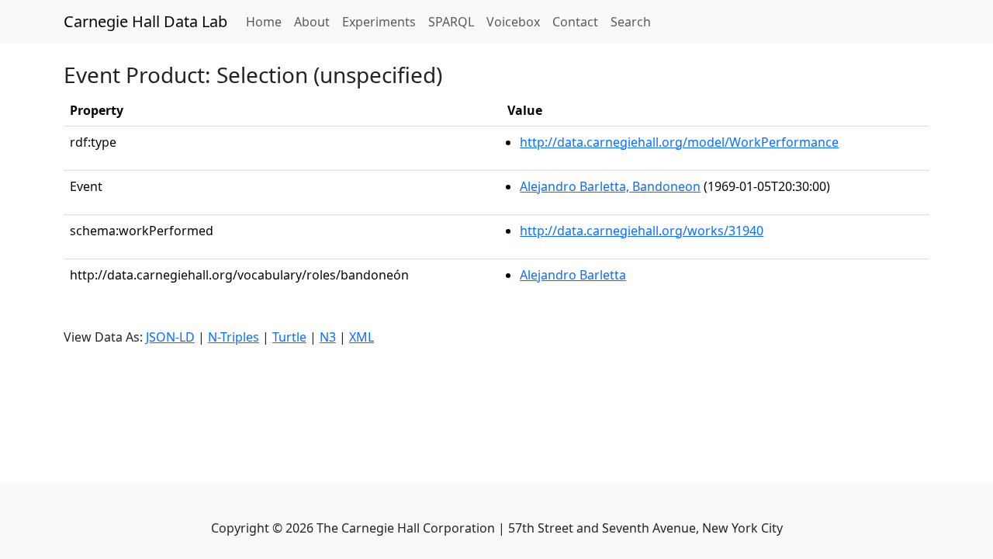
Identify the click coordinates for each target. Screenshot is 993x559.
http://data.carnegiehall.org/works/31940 (641, 230)
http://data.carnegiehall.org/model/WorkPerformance (679, 142)
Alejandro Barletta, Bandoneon (610, 186)
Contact (575, 21)
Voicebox (513, 21)
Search (631, 21)
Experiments (379, 21)
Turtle (289, 336)
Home (267, 21)
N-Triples (233, 336)
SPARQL (451, 21)
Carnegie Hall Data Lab (145, 21)
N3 (328, 336)
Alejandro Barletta (573, 274)
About (312, 21)
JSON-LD (170, 336)
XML (361, 336)
